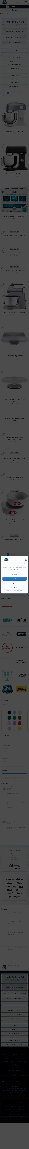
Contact (20, 590)
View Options (14, 587)
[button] (26, 559)
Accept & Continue (14, 578)
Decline (14, 583)
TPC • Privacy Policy (15, 590)
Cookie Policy (9, 590)
